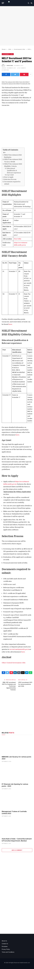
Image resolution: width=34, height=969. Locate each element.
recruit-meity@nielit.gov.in (20, 649)
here (10, 324)
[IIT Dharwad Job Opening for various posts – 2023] (17, 773)
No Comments (22, 68)
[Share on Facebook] (6, 74)
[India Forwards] (17, 3)
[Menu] (3, 3)
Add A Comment (17, 850)
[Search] (31, 3)
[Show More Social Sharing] (30, 74)
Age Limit (10, 175)
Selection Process (10, 179)
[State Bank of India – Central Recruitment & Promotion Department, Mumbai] (17, 827)
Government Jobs (7, 54)
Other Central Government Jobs (13, 663)
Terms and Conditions (8, 952)
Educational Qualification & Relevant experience (14, 171)
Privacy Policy (6, 949)
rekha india (10, 65)
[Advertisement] (17, 26)
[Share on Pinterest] (24, 74)
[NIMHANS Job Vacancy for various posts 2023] (17, 745)
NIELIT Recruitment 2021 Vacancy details (13, 161)
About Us (4, 941)
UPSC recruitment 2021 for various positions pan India (25, 684)
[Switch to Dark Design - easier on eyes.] (28, 3)
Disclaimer (5, 946)
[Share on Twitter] (15, 74)
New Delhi (17, 239)
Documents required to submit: (12, 183)
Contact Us (5, 943)
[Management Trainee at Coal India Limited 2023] (17, 800)
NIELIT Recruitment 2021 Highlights (13, 156)
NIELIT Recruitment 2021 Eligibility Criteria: (13, 165)
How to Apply (8, 177)
